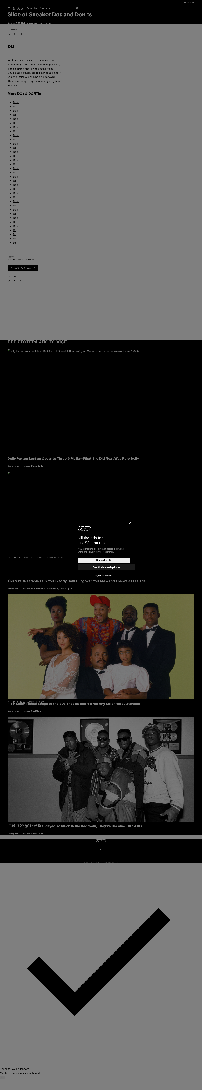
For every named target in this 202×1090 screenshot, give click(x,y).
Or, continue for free (104, 575)
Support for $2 (103, 560)
